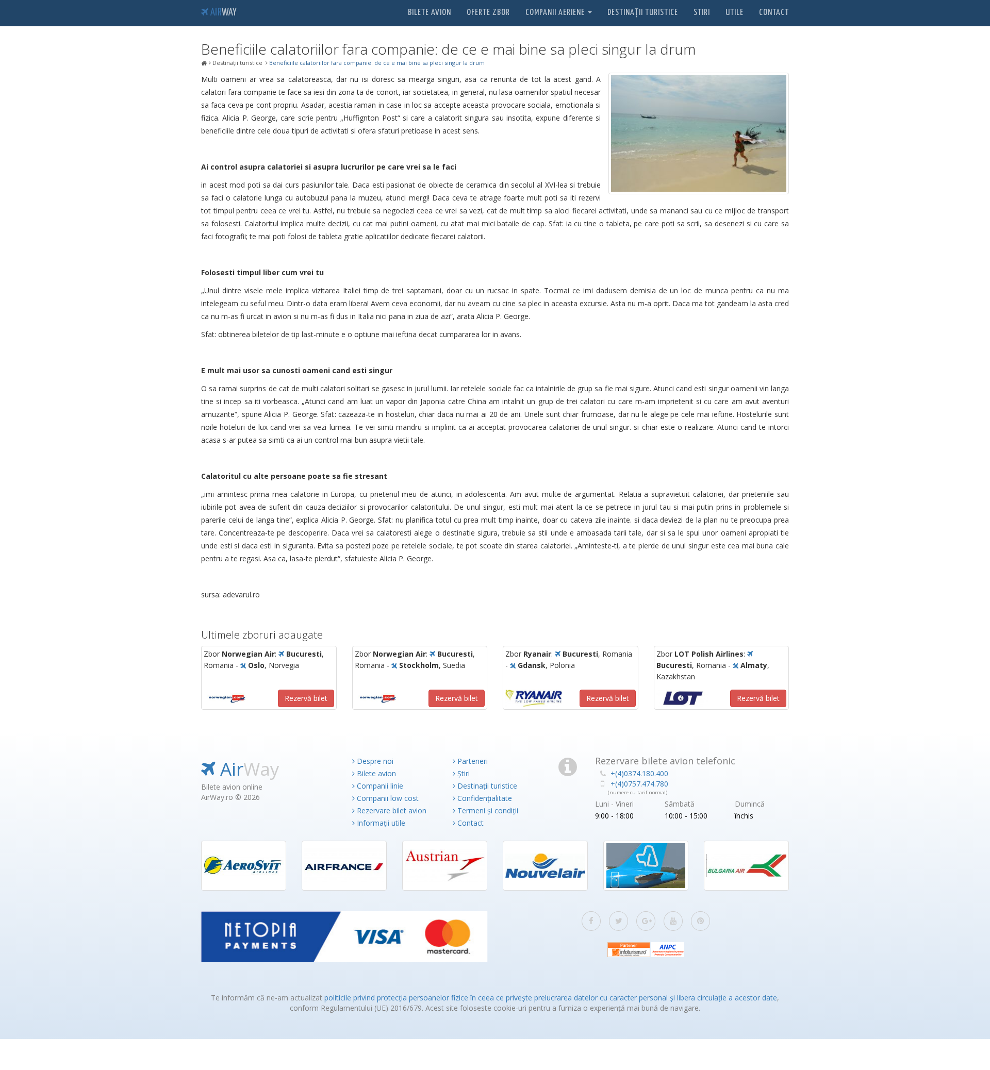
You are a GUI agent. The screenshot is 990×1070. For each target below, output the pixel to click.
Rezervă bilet (306, 698)
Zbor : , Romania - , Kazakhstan (712, 665)
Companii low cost (387, 798)
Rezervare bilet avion (390, 810)
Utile (734, 12)
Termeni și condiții (486, 810)
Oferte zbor (488, 12)
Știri (462, 773)
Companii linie (379, 786)
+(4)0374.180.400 (639, 773)
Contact (774, 12)
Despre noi (374, 761)
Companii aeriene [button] (556, 12)
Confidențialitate (483, 798)
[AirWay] (204, 63)
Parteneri (471, 761)
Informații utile (380, 823)
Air (222, 13)
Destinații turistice (642, 12)
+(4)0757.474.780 (639, 784)
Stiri (702, 12)
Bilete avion (429, 12)
